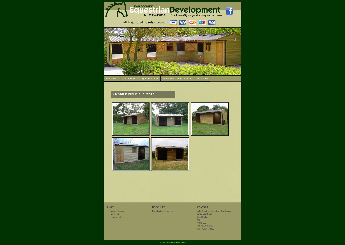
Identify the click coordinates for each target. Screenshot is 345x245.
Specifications (150, 78)
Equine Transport (117, 211)
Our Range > (130, 78)
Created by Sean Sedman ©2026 (173, 242)
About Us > (112, 78)
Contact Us (201, 78)
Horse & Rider (116, 217)
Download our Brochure (176, 78)
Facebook (114, 214)
